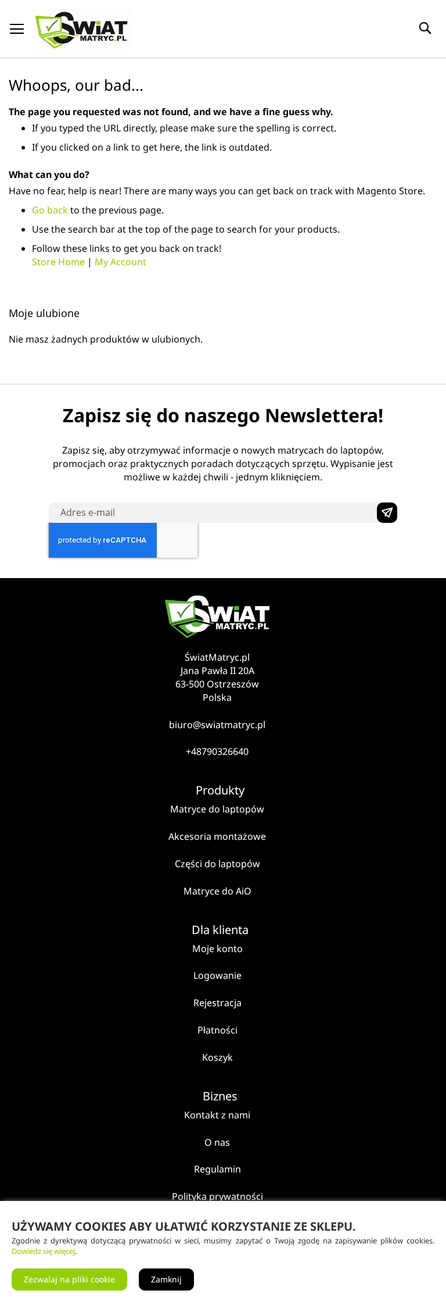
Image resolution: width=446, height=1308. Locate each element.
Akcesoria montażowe (217, 836)
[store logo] (81, 29)
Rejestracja (217, 1002)
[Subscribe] (387, 512)
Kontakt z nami (217, 1115)
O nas (217, 1142)
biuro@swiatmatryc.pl (217, 724)
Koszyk (217, 1057)
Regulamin (217, 1169)
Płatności (217, 1030)
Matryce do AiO (217, 891)
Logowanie (217, 975)
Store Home (58, 261)
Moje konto (217, 948)
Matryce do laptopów (217, 809)
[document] (223, 1254)
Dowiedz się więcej (43, 1251)
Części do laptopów (217, 863)
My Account (120, 261)
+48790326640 (217, 751)
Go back (50, 210)
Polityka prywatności (217, 1196)
